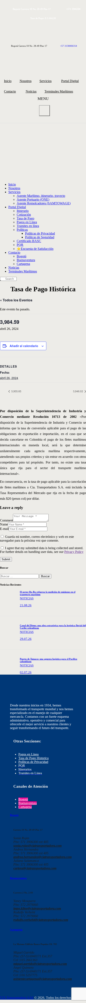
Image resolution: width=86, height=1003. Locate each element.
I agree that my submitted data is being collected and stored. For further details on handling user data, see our (41, 550)
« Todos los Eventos (16, 300)
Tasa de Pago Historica (33, 758)
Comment (6, 520)
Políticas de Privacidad (33, 762)
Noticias (27, 598)
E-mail (4, 529)
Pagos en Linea (28, 754)
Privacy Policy (73, 552)
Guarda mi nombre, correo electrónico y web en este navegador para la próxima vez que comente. (37, 538)
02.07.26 (26, 672)
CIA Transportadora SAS (16, 997)
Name (4, 524)
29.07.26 (26, 638)
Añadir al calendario (24, 346)
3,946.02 (78, 391)
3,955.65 (16, 391)
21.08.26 (26, 605)
